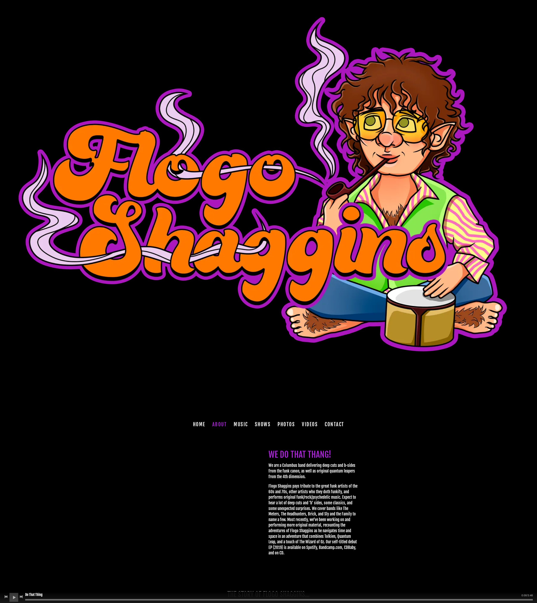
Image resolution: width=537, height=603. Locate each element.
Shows (263, 424)
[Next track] (21, 597)
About (219, 424)
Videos (310, 424)
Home (199, 424)
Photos (286, 424)
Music (241, 424)
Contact (334, 424)
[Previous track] (6, 597)
